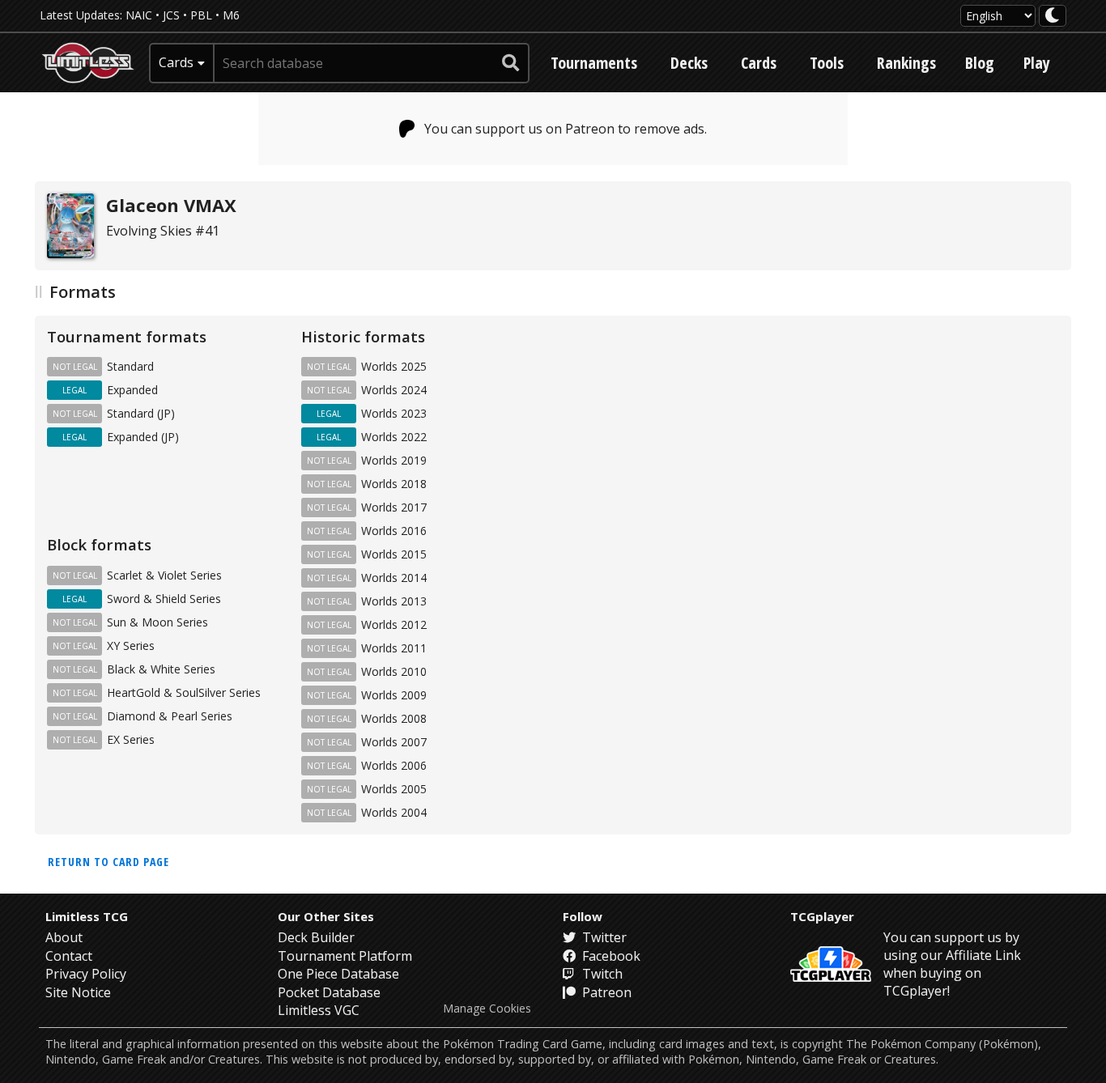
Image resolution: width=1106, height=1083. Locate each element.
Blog (979, 63)
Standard (130, 366)
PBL (201, 15)
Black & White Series (161, 669)
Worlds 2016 (394, 530)
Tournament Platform (345, 956)
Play (1036, 63)
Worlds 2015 (394, 554)
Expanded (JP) (143, 436)
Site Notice (78, 992)
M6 (231, 15)
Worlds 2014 (394, 577)
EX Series (131, 739)
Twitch (601, 974)
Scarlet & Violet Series (164, 575)
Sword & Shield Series (164, 598)
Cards (758, 63)
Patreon (605, 992)
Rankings (906, 63)
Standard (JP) (141, 413)
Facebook (609, 956)
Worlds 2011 (394, 648)
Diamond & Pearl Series (169, 716)
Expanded (132, 389)
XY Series (131, 645)
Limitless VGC (318, 1010)
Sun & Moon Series (157, 622)
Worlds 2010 (394, 671)
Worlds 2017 (394, 507)
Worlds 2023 (394, 413)
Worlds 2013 (394, 601)
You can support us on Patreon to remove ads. (565, 129)
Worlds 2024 (394, 389)
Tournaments (594, 63)
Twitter (603, 937)
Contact (68, 956)
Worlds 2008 (394, 718)
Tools (827, 63)
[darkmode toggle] (1052, 16)
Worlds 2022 (394, 436)
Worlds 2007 (394, 742)
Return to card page (108, 861)
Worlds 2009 (394, 695)
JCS (171, 15)
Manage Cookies (487, 1008)
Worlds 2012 (394, 624)
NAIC (138, 15)
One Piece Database (338, 974)
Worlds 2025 (394, 366)
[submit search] (511, 63)
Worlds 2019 (394, 460)
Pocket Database (329, 992)
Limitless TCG (86, 916)
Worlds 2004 (394, 812)
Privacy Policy (85, 974)
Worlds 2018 (394, 483)
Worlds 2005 (394, 788)
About (64, 937)
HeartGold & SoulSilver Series (184, 692)
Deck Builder (316, 937)
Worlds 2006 (394, 765)
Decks (689, 63)
